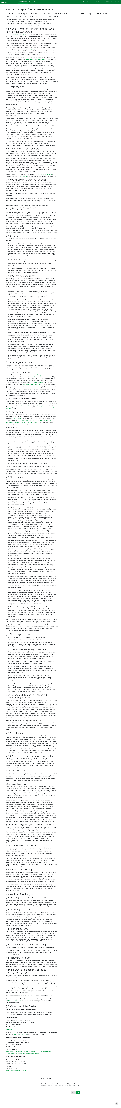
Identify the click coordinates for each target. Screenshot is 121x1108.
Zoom (19, 1001)
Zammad (15, 1001)
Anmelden (117, 2)
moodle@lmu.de (10, 1029)
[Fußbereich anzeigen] (116, 1103)
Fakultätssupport (39, 375)
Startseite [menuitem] (23, 2)
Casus (10, 1001)
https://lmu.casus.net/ (41, 405)
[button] (87, 2)
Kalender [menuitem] (31, 2)
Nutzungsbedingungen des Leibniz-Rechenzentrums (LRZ (37, 49)
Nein (73, 1092)
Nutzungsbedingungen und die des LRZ (37, 59)
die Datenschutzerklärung (37, 382)
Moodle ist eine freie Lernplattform (16, 35)
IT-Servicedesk (22, 176)
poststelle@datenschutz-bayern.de (16, 1070)
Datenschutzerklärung (20, 1034)
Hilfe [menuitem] (38, 2)
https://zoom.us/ (17, 418)
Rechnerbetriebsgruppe (45, 174)
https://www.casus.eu (26, 405)
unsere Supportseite (36, 377)
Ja (78, 1092)
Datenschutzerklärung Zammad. (32, 384)
